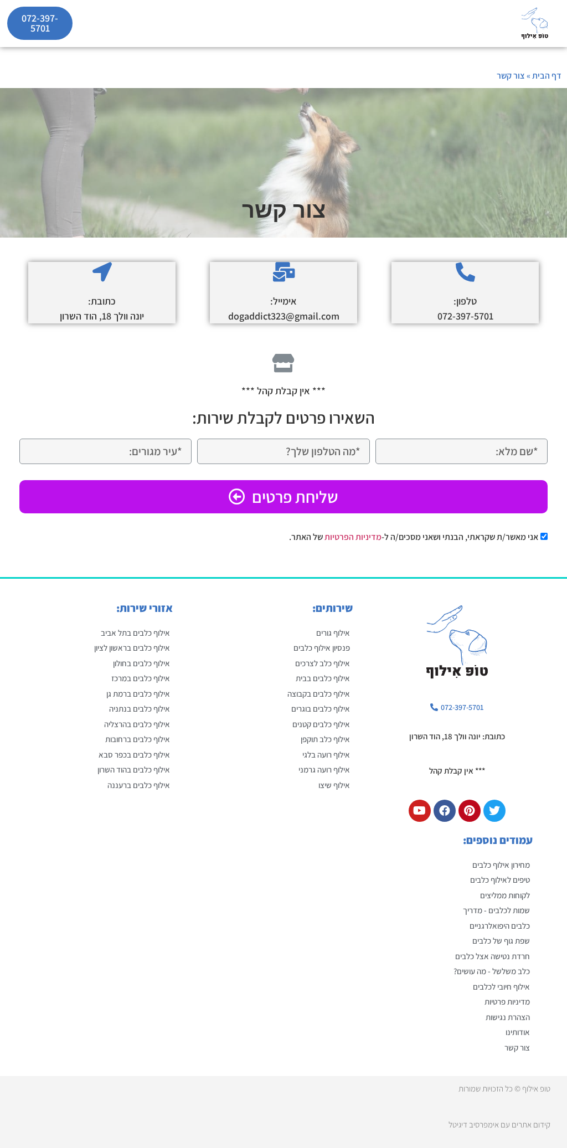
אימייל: (283, 301)
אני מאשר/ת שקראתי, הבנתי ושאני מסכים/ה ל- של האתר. (413, 537)
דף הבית (546, 75)
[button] (489, 23)
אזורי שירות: (144, 608)
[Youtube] (420, 811)
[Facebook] (445, 811)
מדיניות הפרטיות (353, 537)
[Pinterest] (469, 811)
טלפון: (465, 301)
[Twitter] (494, 811)
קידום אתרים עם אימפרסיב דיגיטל (499, 1124)
